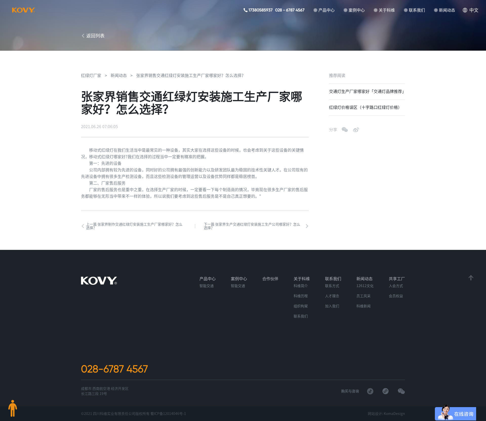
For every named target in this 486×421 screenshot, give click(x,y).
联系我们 (417, 10)
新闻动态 (447, 10)
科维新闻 (363, 306)
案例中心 (357, 10)
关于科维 (387, 10)
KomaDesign (394, 413)
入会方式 (396, 286)
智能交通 (206, 286)
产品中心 (326, 10)
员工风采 (363, 296)
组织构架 (301, 306)
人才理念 (332, 296)
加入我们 (332, 306)
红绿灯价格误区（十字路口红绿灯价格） (365, 107)
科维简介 (301, 286)
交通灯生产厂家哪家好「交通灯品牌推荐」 (367, 91)
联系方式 (332, 286)
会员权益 (396, 296)
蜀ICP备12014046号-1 (168, 413)
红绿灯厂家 (91, 75)
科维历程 (301, 296)
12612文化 (365, 286)
